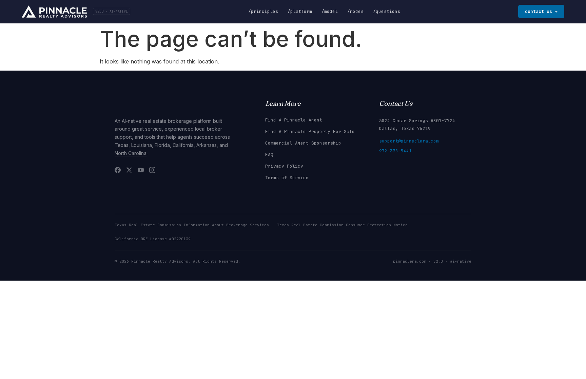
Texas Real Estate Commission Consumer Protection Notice (342, 225)
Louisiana (141, 145)
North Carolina (130, 153)
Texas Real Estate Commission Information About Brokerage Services (192, 225)
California (183, 145)
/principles (263, 11)
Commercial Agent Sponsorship (303, 143)
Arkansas (206, 145)
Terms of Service (287, 178)
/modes (355, 11)
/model (329, 11)
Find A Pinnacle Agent (293, 120)
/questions (386, 11)
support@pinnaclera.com (409, 141)
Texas (122, 145)
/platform (300, 11)
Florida (162, 145)
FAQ (269, 154)
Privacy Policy (284, 166)
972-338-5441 (395, 151)
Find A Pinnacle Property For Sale (310, 131)
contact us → (541, 11)
